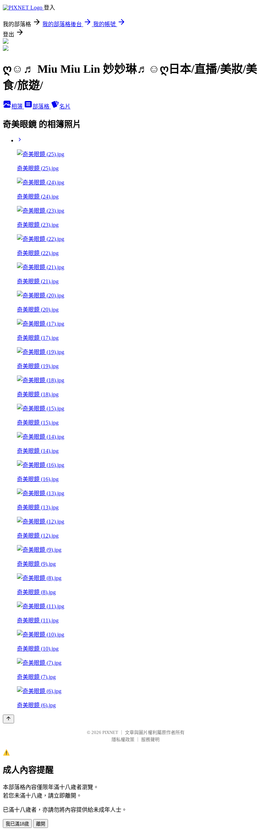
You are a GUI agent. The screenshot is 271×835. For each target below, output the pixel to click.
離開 (40, 824)
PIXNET (110, 732)
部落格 (41, 106)
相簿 (17, 106)
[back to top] (8, 719)
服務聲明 (150, 739)
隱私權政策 (123, 739)
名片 (65, 106)
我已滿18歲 (17, 824)
